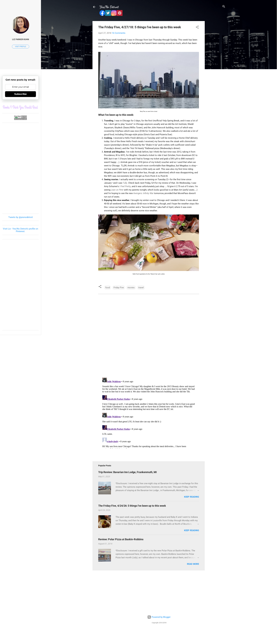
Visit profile (20, 47)
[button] (197, 27)
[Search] (223, 6)
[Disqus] (148, 336)
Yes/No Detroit (109, 7)
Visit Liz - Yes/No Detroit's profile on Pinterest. (20, 230)
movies (131, 287)
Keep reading (191, 497)
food (107, 287)
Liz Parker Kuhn (20, 39)
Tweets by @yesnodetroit (20, 217)
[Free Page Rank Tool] (20, 119)
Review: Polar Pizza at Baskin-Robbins (120, 539)
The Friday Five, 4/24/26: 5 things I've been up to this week (132, 505)
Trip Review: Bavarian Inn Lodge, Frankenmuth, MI (127, 472)
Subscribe (20, 94)
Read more (193, 564)
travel (141, 287)
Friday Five (119, 287)
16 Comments (118, 33)
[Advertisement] (216, 64)
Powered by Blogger (161, 617)
